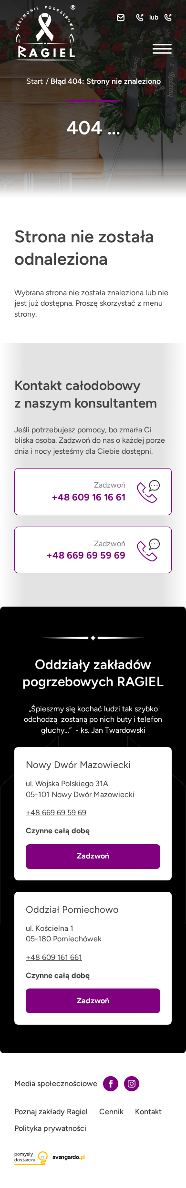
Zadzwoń (88, 491)
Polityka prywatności (50, 1128)
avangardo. (68, 1157)
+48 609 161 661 (54, 957)
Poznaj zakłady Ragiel (51, 1111)
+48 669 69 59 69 (56, 812)
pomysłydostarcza (24, 1157)
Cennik (111, 1111)
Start (34, 81)
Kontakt (148, 1111)
